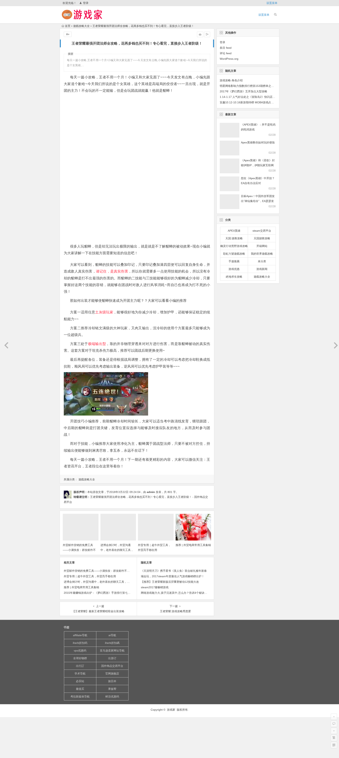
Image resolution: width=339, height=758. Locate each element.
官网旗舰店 (112, 673)
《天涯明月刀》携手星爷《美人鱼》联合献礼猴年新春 (174, 570)
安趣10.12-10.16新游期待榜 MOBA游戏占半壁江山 (251, 102)
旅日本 (112, 681)
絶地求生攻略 (234, 276)
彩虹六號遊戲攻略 (234, 253)
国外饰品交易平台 (112, 665)
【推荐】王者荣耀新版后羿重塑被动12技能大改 (170, 581)
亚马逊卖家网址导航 (112, 650)
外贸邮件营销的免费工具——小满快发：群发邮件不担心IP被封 (79, 549)
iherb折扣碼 (112, 642)
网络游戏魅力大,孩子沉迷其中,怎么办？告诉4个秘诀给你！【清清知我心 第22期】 (191, 592)
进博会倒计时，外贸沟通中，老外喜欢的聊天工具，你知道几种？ (116, 549)
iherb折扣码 (80, 642)
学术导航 (80, 673)
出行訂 (80, 665)
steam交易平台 (261, 230)
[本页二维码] (334, 745)
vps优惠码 (80, 650)
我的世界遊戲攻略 (262, 253)
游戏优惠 (234, 269)
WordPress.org (229, 58)
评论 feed (225, 53)
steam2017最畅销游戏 (155, 587)
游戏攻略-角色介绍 (231, 80)
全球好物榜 (80, 658)
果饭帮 (112, 688)
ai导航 (112, 635)
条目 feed (225, 47)
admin (151, 492)
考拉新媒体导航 (80, 696)
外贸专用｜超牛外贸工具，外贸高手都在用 (90, 576)
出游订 (112, 658)
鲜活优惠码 (112, 696)
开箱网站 (261, 246)
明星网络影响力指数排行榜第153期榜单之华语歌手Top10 (255, 85)
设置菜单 (271, 3)
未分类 (262, 261)
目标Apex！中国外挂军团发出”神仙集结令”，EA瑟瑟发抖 (258, 201)
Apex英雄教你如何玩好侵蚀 (258, 142)
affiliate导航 (80, 635)
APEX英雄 (234, 230)
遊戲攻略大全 (81, 26)
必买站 (80, 681)
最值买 (80, 688)
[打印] (200, 34)
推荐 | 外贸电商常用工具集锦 (193, 545)
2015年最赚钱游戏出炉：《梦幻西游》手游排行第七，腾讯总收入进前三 (108, 592)
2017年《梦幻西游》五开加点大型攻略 (243, 91)
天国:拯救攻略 (234, 238)
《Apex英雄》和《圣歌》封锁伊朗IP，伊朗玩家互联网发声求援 (258, 165)
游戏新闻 (261, 269)
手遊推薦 (234, 261)
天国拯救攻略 (262, 238)
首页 (67, 26)
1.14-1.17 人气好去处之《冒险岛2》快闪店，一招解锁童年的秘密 (260, 96)
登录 (85, 3)
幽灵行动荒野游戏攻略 (234, 246)
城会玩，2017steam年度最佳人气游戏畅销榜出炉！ (172, 576)
